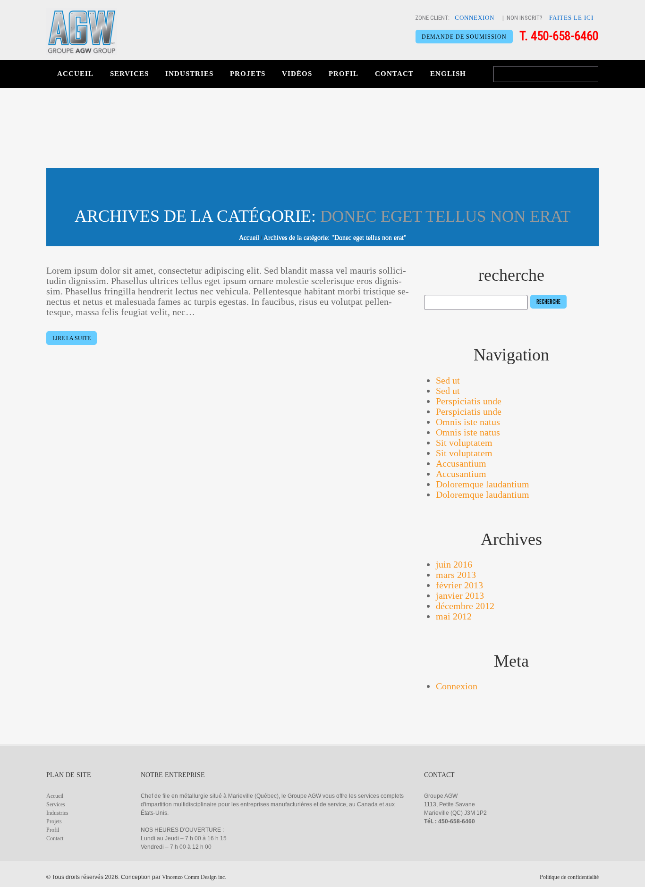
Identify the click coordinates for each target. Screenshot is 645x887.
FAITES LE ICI (571, 17)
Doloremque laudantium (482, 484)
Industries (189, 73)
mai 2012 (454, 616)
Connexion (456, 686)
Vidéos (297, 73)
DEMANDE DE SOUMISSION (464, 36)
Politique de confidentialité (569, 877)
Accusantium (461, 463)
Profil (343, 73)
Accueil (75, 73)
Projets (247, 73)
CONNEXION (474, 17)
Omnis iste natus (468, 422)
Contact (394, 73)
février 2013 (459, 585)
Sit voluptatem (464, 442)
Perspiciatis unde (468, 401)
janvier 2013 (460, 595)
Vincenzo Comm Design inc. (194, 877)
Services (129, 73)
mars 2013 (456, 574)
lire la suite (71, 338)
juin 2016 (454, 564)
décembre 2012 (465, 606)
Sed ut (448, 380)
